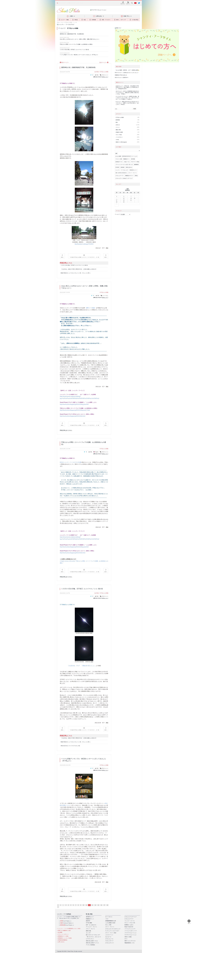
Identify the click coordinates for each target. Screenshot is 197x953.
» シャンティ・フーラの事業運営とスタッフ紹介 (69, 928)
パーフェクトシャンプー (130, 928)
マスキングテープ (109, 940)
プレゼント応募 (118, 159)
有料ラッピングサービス (130, 940)
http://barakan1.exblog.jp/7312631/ (84, 244)
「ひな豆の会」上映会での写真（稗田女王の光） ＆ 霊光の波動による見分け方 (78, 269)
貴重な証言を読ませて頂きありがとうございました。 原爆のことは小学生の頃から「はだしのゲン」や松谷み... (127, 103)
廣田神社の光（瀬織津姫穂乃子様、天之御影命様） (72, 34)
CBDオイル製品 (128, 936)
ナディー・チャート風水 (110, 932)
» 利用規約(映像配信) (62, 940)
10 (83, 905)
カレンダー (88, 932)
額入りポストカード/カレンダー (93, 934)
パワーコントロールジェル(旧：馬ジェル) (124, 164)
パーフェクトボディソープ (131, 930)
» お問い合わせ (60, 941)
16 (101, 905)
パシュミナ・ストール (130, 920)
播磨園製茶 (136, 164)
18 (107, 905)
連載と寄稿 (118, 129)
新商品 (136, 175)
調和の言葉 (88, 930)
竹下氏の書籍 (89, 922)
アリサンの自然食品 (90, 944)
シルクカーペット (109, 934)
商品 (117, 122)
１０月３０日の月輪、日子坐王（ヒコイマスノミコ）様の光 (74, 49)
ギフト (126, 938)
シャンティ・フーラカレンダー (121, 170)
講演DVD (88, 920)
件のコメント (104, 75)
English (96, 451)
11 (86, 905)
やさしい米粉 (108, 924)
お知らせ (118, 124)
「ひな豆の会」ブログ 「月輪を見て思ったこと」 (81, 665)
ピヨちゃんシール (109, 938)
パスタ (106, 918)
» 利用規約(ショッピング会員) (64, 938)
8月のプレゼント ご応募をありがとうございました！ (127, 72)
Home (58, 22)
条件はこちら (105, 76)
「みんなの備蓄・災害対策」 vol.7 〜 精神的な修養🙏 (127, 70)
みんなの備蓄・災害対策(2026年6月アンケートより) (126, 156)
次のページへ (103, 62)
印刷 (97, 75)
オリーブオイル (108, 916)
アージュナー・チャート (91, 926)
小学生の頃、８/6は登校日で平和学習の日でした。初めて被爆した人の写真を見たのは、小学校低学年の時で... (127, 87)
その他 (117, 139)
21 (131, 200)
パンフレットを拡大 (84, 799)
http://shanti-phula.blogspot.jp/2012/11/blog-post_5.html (75, 410)
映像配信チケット (90, 918)
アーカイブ (117, 214)
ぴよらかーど (108, 936)
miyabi (117, 86)
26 (123, 202)
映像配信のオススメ (129, 175)
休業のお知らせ (129, 167)
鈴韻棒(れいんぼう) (129, 924)
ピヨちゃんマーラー (119, 175)
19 (123, 200)
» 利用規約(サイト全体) (62, 936)
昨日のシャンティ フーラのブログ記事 (70, 462)
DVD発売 (117, 167)
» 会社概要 (59, 932)
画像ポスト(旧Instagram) (121, 142)
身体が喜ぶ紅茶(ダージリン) (92, 942)
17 (104, 905)
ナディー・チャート (132, 172)
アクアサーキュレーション (131, 934)
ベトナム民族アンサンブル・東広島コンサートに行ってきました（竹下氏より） (79, 54)
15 (98, 905)
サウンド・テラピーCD (130, 922)
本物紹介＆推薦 (119, 132)
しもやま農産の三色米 (110, 922)
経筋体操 (122, 167)
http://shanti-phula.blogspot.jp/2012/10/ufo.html (72, 416)
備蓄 (116, 153)
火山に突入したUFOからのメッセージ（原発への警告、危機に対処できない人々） (80, 39)
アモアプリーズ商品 (135, 161)
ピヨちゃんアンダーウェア (131, 916)
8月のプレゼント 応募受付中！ (122, 77)
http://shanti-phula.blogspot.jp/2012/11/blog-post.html (74, 404)
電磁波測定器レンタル (130, 942)
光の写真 (96, 71)
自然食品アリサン (119, 161)
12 (123, 198)
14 (95, 905)
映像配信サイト (126, 159)
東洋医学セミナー (133, 170)
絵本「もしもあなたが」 (91, 924)
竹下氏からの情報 (104, 71)
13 (92, 905)
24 (116, 202)
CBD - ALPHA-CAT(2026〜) (121, 172)
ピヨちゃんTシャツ (109, 942)
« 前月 (127, 188)
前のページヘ (65, 62)
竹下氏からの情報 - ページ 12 (71, 22)
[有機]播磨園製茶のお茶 (110, 920)
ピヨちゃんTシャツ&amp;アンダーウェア (124, 178)
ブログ (62, 22)
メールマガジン (119, 137)
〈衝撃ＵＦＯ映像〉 (90, 308)
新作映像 (133, 159)
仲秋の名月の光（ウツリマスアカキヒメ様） (71, 745)
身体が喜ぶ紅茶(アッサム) (92, 940)
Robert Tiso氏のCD (129, 926)
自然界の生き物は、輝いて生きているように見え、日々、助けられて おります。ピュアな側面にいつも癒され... (127, 98)
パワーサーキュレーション (131, 932)
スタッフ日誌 (119, 134)
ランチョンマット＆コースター (112, 930)
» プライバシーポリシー (63, 934)
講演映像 (118, 119)
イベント (118, 127)
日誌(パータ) (126, 161)
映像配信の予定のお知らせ (121, 75)
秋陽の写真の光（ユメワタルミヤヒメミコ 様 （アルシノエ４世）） (76, 273)
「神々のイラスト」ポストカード (93, 936)
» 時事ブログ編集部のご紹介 (64, 930)
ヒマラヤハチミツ (90, 938)
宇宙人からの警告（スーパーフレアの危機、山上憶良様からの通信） (76, 44)
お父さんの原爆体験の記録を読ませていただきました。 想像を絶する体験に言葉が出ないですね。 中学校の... (127, 93)
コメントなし (105, 295)
